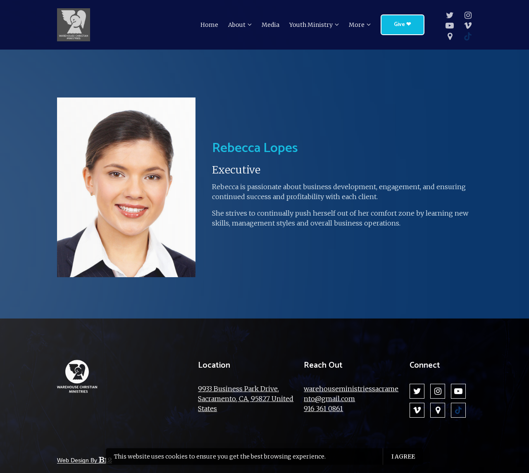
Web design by (78, 460)
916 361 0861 (323, 408)
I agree (403, 456)
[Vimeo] (468, 25)
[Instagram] (468, 15)
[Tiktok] (468, 36)
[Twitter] (450, 15)
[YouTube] (450, 25)
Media (270, 25)
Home (209, 25)
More (357, 25)
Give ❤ (402, 24)
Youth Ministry (311, 25)
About (236, 25)
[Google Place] (450, 36)
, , (245, 399)
